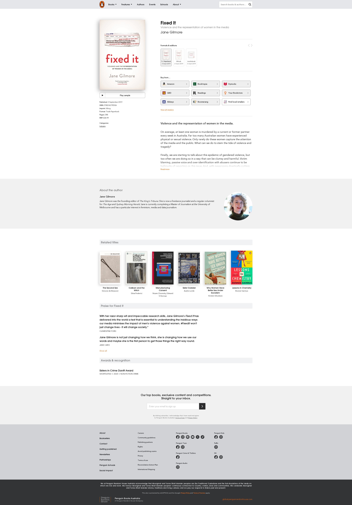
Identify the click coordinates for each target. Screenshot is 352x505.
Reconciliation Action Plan (148, 465)
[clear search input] (250, 4)
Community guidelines (146, 437)
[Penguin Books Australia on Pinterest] (187, 437)
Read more (165, 169)
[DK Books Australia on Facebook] (216, 457)
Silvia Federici (136, 293)
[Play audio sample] (102, 95)
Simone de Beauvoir (110, 290)
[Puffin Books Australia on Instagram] (216, 447)
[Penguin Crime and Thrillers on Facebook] (178, 457)
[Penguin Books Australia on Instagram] (183, 437)
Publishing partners (145, 442)
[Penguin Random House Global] (107, 499)
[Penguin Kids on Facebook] (216, 437)
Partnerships (105, 460)
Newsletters (105, 454)
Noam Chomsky (159, 293)
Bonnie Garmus (241, 290)
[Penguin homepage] (102, 4)
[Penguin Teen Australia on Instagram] (183, 447)
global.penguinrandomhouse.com (237, 499)
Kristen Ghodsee (215, 295)
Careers (141, 433)
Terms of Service (199, 493)
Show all (103, 350)
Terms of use (143, 460)
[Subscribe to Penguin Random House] (202, 406)
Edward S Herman (166, 294)
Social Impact (106, 470)
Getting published (108, 449)
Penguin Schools (107, 465)
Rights (140, 446)
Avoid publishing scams (147, 451)
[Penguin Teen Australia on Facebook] (178, 447)
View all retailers (167, 109)
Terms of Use (180, 418)
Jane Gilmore (171, 32)
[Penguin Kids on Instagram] (221, 437)
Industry (103, 126)
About (102, 433)
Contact (103, 443)
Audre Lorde (189, 290)
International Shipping (146, 469)
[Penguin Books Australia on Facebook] (178, 437)
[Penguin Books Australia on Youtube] (192, 437)
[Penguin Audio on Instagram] (178, 467)
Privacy (140, 455)
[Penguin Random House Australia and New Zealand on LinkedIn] (197, 437)
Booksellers (105, 438)
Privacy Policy (192, 418)
